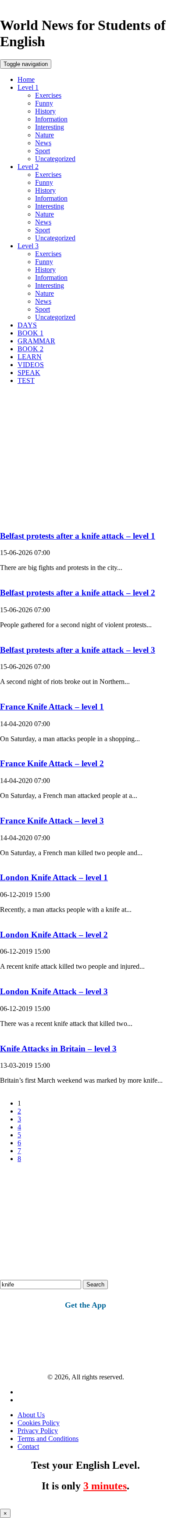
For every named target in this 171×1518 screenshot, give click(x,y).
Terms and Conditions (48, 1438)
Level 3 (28, 246)
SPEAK (29, 372)
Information (51, 119)
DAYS (27, 325)
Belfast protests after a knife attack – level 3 (77, 649)
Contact (28, 1446)
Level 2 (28, 166)
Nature (44, 135)
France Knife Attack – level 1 (52, 706)
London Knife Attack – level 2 (54, 934)
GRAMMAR (36, 341)
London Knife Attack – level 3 (54, 991)
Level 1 (28, 87)
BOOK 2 (30, 349)
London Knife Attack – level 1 (54, 877)
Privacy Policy (38, 1430)
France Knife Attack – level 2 (52, 763)
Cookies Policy (39, 1422)
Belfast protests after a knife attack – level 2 (77, 592)
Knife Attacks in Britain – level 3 (58, 1048)
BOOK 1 (30, 333)
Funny (44, 103)
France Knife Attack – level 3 (52, 820)
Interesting (49, 127)
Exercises (48, 95)
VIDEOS (31, 364)
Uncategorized (55, 158)
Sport (42, 150)
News (43, 143)
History (45, 111)
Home (26, 79)
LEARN (30, 356)
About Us (31, 1415)
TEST (26, 380)
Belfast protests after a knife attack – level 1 (77, 535)
